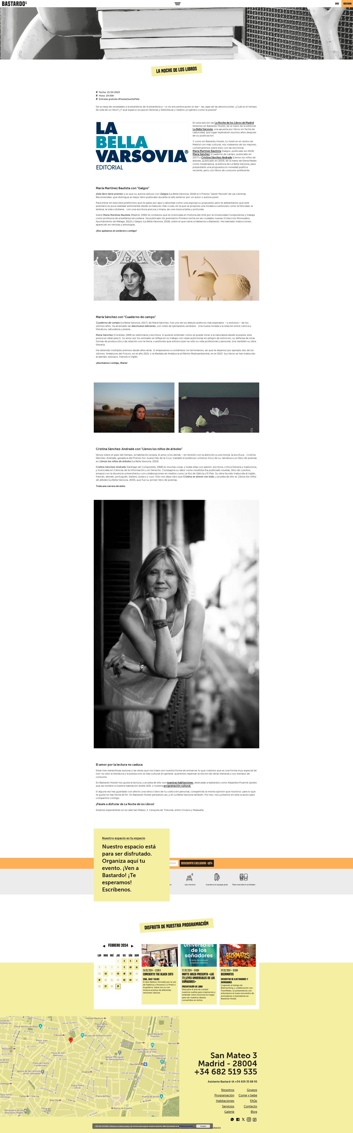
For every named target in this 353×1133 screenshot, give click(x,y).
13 (106, 973)
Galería (229, 1111)
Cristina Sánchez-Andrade (216, 157)
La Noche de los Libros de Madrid (234, 123)
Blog (254, 1111)
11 (137, 967)
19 (99, 980)
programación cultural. (177, 786)
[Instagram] (249, 1119)
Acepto (203, 1126)
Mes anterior (104, 946)
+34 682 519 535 (225, 1072)
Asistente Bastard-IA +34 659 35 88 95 (232, 1081)
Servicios (228, 1106)
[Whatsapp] (232, 1119)
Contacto (250, 1106)
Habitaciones (225, 1101)
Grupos (252, 1090)
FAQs (253, 1101)
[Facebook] (238, 1119)
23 (124, 980)
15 (118, 973)
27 (106, 986)
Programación (224, 1095)
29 (118, 986)
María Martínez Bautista (207, 151)
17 (130, 973)
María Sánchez (201, 154)
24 (130, 980)
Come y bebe (248, 1095)
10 (130, 967)
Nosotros (227, 1090)
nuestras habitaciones (180, 782)
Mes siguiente (132, 946)
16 (124, 973)
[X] (243, 1119)
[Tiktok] (254, 1119)
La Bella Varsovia (203, 129)
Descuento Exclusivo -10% (196, 863)
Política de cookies (186, 1126)
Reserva (347, 3)
